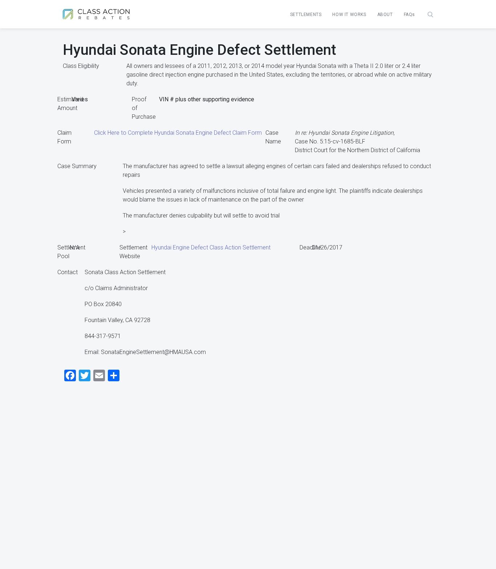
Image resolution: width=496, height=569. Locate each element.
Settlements (306, 14)
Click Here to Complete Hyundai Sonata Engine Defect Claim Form (178, 132)
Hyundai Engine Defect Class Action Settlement (211, 247)
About (385, 14)
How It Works (349, 14)
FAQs (409, 14)
